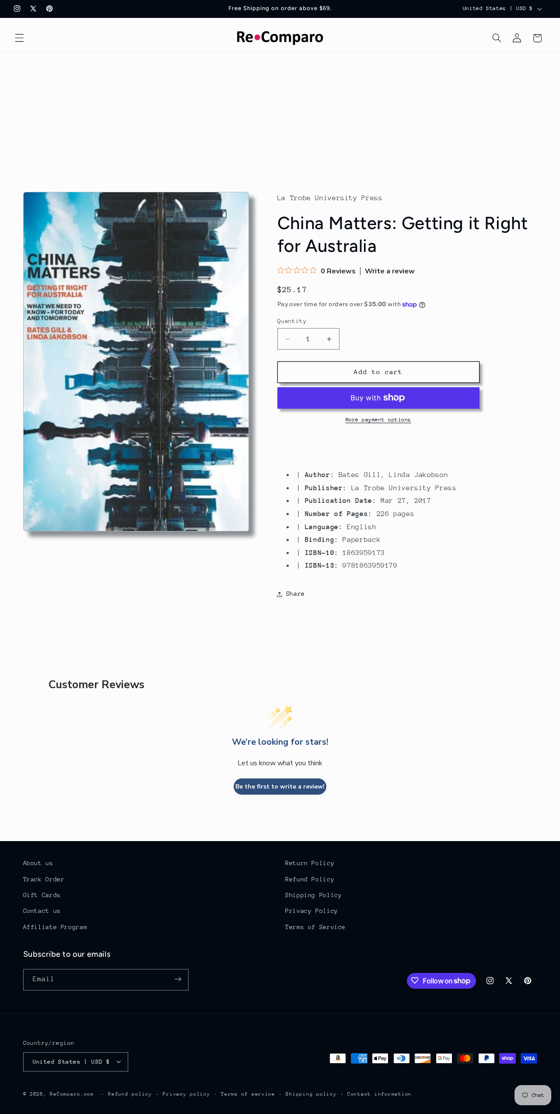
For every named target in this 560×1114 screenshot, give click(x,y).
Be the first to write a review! (280, 786)
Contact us (42, 911)
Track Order (44, 879)
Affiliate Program (55, 926)
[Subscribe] (178, 979)
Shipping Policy (313, 894)
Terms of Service (315, 926)
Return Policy (309, 862)
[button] (19, 38)
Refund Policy (309, 879)
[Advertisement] (280, 117)
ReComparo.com (72, 1093)
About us (38, 862)
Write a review (390, 271)
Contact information (379, 1093)
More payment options (379, 420)
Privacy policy (186, 1093)
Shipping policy (311, 1093)
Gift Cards (42, 894)
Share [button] (295, 593)
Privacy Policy (311, 911)
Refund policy (130, 1093)
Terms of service (248, 1093)
